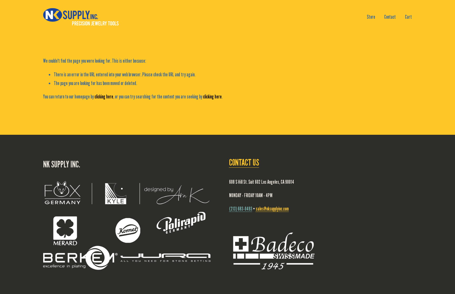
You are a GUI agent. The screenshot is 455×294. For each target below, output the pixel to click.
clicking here (104, 96)
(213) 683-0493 (240, 209)
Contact (390, 17)
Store (371, 17)
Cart (408, 17)
